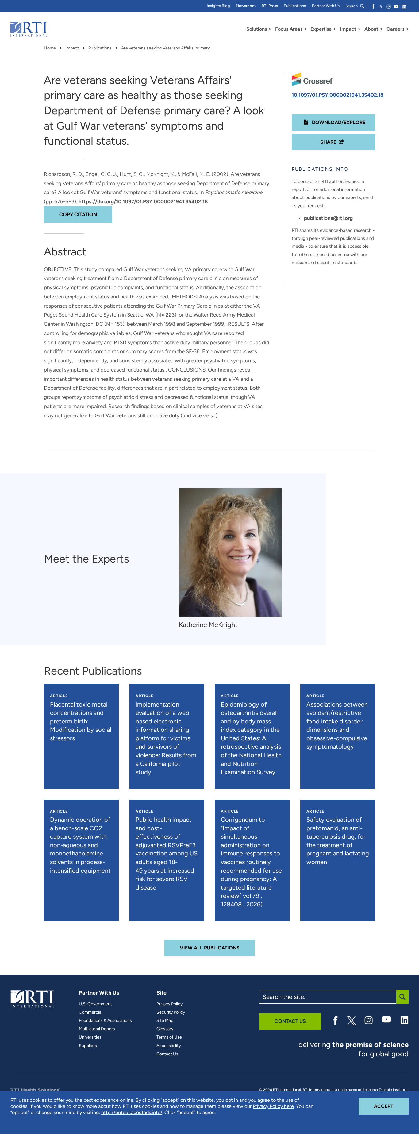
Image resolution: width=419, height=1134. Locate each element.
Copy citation (78, 214)
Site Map (164, 1021)
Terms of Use (169, 1037)
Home (50, 48)
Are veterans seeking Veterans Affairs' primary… (167, 48)
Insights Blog (218, 5)
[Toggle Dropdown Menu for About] (381, 29)
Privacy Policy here (273, 1106)
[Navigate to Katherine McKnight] (230, 552)
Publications (295, 5)
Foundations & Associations (105, 1021)
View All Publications (210, 948)
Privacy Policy (169, 1004)
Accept (391, 1106)
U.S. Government (95, 1004)
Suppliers (88, 1046)
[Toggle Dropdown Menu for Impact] (359, 29)
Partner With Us (326, 5)
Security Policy (170, 1012)
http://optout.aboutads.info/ (131, 1112)
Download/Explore (338, 122)
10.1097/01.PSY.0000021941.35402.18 (337, 95)
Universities (90, 1037)
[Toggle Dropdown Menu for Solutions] (270, 29)
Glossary (164, 1029)
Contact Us (167, 1054)
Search (352, 6)
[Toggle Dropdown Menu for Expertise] (334, 29)
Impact (72, 48)
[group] (233, 559)
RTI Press (270, 5)
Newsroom (246, 5)
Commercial (90, 1012)
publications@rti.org (328, 218)
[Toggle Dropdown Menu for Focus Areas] (305, 29)
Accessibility (168, 1046)
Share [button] (328, 142)
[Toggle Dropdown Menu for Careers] (407, 29)
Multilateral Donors (97, 1029)
